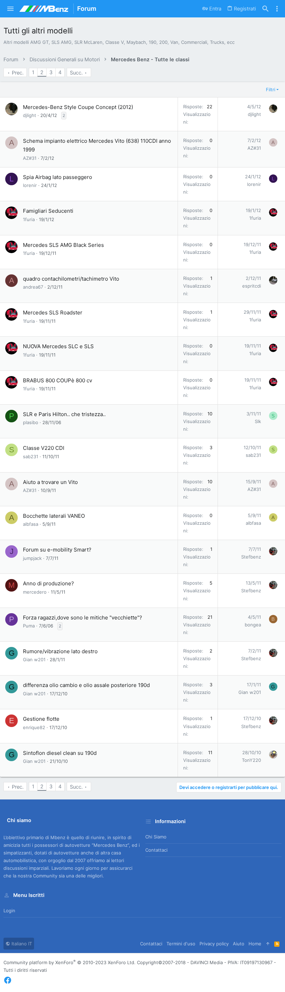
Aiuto (238, 943)
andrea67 (33, 287)
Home (255, 943)
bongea (253, 624)
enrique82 (34, 727)
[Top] (267, 944)
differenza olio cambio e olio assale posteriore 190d (86, 685)
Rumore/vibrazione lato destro (60, 651)
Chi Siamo (155, 836)
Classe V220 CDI (43, 448)
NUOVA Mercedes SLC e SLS (58, 346)
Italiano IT (21, 943)
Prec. (18, 73)
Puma (29, 625)
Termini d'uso (180, 943)
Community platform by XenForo (69, 962)
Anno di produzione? (48, 583)
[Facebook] (7, 980)
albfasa (30, 524)
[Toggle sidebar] (277, 8)
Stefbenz (251, 557)
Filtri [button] (270, 89)
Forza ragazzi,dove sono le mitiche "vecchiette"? (82, 617)
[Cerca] (265, 8)
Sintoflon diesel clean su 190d (60, 753)
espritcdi (251, 286)
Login (9, 910)
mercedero (35, 592)
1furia (29, 219)
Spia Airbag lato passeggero (57, 177)
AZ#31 (29, 158)
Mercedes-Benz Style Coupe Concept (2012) (78, 107)
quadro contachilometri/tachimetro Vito (71, 278)
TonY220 (251, 760)
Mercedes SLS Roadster (52, 312)
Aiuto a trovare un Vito (50, 482)
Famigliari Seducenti (48, 211)
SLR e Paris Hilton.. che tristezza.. (64, 414)
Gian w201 (34, 659)
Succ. (76, 73)
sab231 (30, 456)
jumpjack (32, 558)
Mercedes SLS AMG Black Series (63, 245)
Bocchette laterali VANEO (54, 516)
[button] (10, 8)
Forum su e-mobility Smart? (57, 549)
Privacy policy (214, 943)
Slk (258, 421)
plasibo (30, 422)
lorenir (30, 185)
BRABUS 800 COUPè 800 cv (57, 380)
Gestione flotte (41, 719)
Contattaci (156, 850)
